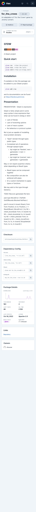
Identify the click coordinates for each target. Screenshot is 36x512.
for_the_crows (9, 13)
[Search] (27, 3)
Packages (6, 10)
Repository (7, 334)
